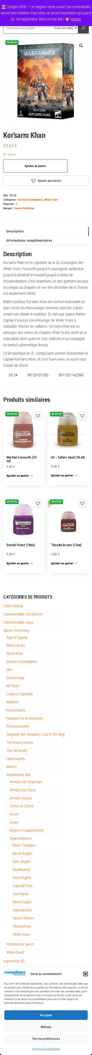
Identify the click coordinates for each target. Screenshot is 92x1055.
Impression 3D (14, 961)
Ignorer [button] (75, 19)
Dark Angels (22, 861)
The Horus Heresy (19, 742)
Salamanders (22, 910)
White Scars (51, 199)
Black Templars (24, 845)
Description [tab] (15, 231)
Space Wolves (23, 918)
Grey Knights (22, 877)
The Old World (16, 750)
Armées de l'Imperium (26, 782)
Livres (14, 822)
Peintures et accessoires (24, 718)
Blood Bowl (14, 653)
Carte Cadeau (13, 606)
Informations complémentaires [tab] (29, 240)
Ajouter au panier (35, 166)
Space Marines (21, 838)
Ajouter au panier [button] (17, 475)
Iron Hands (21, 894)
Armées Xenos (21, 798)
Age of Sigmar (17, 637)
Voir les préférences (46, 1039)
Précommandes (18, 726)
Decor (14, 814)
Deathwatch (21, 869)
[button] (85, 974)
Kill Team (12, 686)
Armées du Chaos (23, 790)
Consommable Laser (18, 622)
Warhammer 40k (18, 774)
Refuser (46, 1027)
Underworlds (15, 758)
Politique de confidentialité (46, 1049)
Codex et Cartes (22, 806)
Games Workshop (24, 208)
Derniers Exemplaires (30, 199)
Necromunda (15, 710)
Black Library (15, 645)
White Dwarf (15, 952)
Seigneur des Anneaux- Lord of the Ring (35, 734)
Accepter (46, 1015)
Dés (9, 669)
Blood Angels (22, 853)
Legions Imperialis (19, 694)
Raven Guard (22, 902)
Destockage (15, 678)
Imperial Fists (22, 885)
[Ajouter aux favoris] (38, 416)
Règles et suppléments (26, 830)
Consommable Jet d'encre (22, 614)
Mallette (12, 702)
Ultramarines (22, 926)
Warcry (11, 766)
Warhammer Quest (20, 944)
